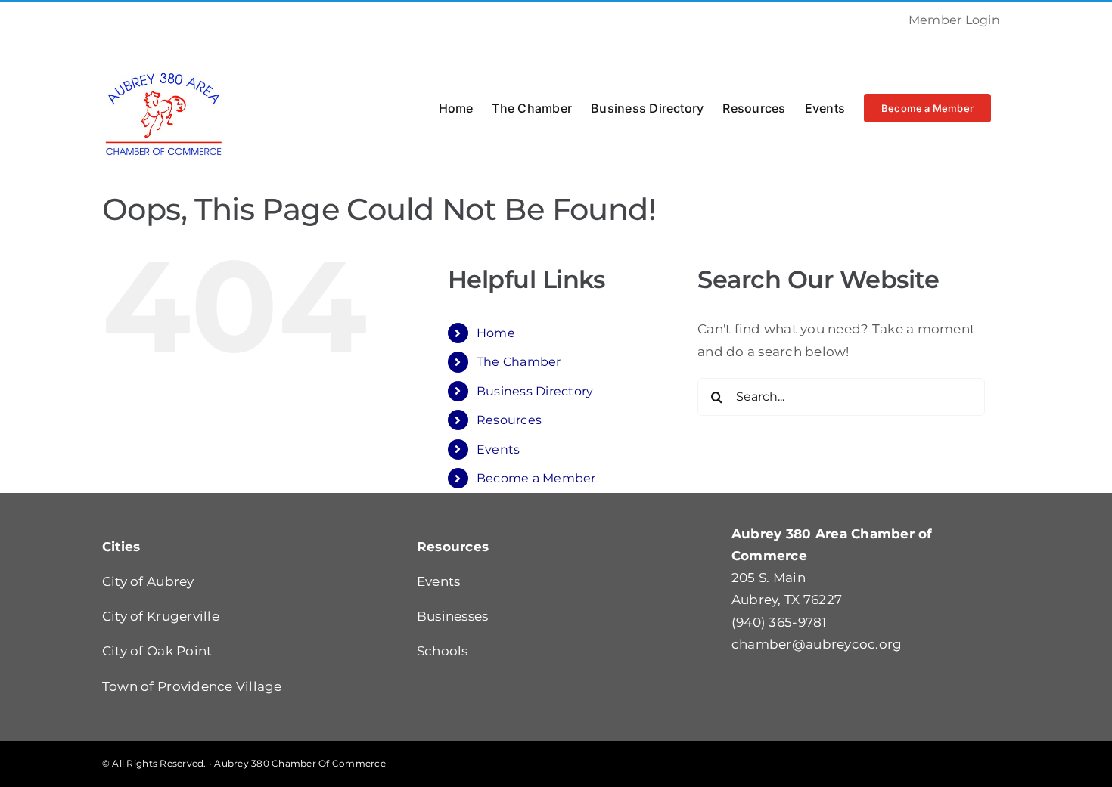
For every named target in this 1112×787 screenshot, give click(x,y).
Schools (442, 650)
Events (498, 449)
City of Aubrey (148, 581)
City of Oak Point (157, 650)
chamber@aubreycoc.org (816, 644)
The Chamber (519, 362)
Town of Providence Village (192, 686)
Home (496, 333)
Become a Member (536, 478)
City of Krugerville (160, 616)
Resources (509, 420)
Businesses (453, 616)
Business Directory (535, 391)
